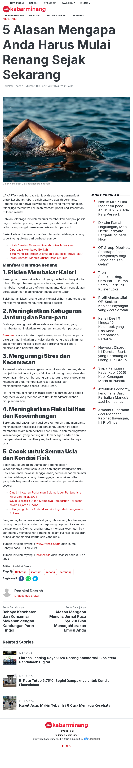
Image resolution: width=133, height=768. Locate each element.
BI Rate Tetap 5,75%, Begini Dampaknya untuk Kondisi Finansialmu (64, 683)
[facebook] (21, 578)
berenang (66, 571)
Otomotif (50, 3)
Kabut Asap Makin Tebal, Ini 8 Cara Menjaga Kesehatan (66, 705)
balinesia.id (43, 555)
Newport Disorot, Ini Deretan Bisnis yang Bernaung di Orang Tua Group (112, 353)
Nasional (35, 15)
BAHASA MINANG (14, 15)
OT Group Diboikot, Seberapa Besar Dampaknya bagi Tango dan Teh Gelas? (114, 256)
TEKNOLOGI (77, 15)
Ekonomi (85, 3)
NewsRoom (17, 3)
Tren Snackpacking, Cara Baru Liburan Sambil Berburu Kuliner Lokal (113, 281)
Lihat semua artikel (26, 595)
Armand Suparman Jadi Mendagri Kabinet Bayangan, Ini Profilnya (113, 416)
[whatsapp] (28, 578)
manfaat (36, 571)
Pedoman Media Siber (66, 734)
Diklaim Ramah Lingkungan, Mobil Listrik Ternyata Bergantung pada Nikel (113, 231)
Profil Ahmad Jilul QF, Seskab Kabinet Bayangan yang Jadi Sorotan (113, 303)
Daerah (33, 3)
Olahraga (20, 571)
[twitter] (35, 578)
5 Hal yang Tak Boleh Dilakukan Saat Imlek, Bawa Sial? (46, 253)
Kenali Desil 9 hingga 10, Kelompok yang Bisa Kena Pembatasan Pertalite (111, 328)
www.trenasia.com (48, 544)
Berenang (9, 335)
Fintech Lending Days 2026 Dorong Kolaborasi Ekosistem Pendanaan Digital (67, 660)
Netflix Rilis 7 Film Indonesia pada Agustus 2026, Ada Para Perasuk (113, 208)
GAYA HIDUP (68, 3)
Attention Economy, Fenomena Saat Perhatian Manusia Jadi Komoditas (114, 395)
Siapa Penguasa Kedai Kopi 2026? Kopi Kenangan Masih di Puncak (112, 374)
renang (50, 571)
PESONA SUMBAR (55, 15)
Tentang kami (66, 730)
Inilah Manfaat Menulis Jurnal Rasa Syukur (38, 258)
